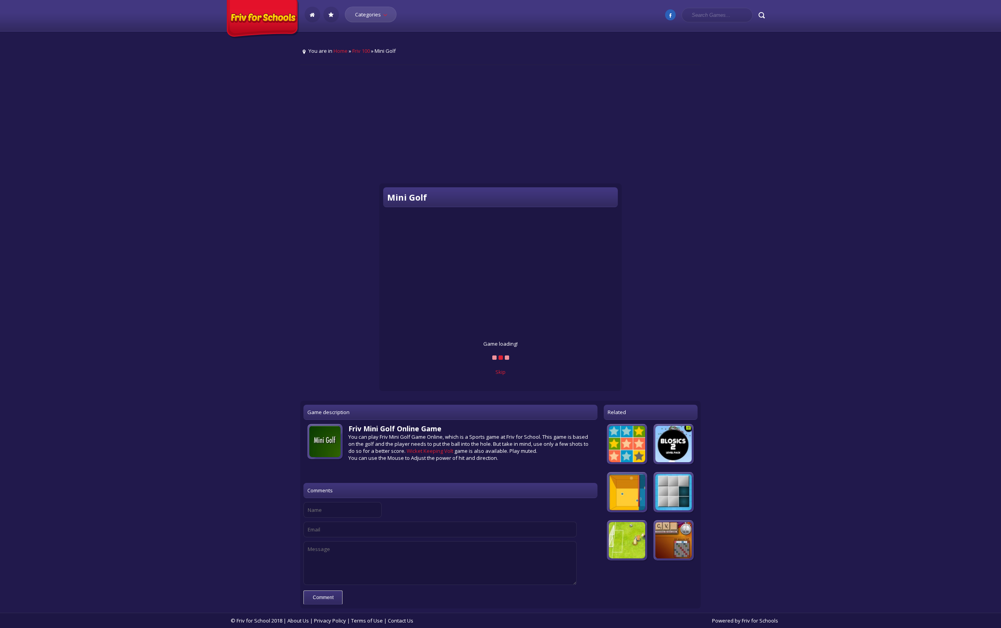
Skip (500, 371)
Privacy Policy (330, 620)
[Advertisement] (500, 129)
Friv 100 (361, 50)
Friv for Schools (760, 620)
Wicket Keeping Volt (430, 450)
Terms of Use (367, 620)
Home (341, 50)
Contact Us (400, 620)
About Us (298, 620)
